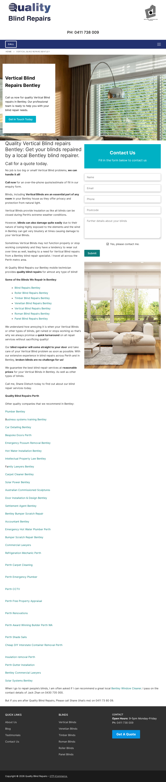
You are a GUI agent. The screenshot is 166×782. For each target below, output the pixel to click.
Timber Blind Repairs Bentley (32, 298)
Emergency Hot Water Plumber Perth (28, 529)
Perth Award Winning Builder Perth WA (29, 625)
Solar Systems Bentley (19, 680)
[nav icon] (159, 44)
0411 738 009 (125, 722)
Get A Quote (126, 734)
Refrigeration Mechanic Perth (23, 553)
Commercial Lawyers (18, 545)
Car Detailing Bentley (18, 427)
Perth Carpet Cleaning (19, 564)
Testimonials (12, 735)
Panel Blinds (66, 754)
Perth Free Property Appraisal (23, 601)
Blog (8, 728)
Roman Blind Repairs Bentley (32, 313)
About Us (11, 722)
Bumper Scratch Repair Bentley (24, 537)
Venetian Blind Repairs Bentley (33, 303)
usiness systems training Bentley (27, 419)
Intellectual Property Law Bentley (25, 458)
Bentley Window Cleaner (126, 688)
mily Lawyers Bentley (21, 466)
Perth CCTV (12, 589)
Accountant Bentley (17, 521)
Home (9, 51)
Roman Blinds (67, 741)
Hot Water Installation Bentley (23, 450)
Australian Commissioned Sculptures (27, 490)
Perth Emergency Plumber (21, 576)
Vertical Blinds (67, 722)
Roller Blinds (66, 748)
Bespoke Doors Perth (18, 435)
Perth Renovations (16, 613)
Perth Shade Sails (16, 637)
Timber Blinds (67, 735)
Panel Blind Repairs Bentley (31, 318)
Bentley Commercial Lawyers (23, 672)
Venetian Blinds (68, 728)
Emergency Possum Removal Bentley (28, 442)
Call (11, 44)
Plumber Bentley (15, 411)
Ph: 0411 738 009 (83, 32)
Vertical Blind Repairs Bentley (33, 308)
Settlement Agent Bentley (20, 505)
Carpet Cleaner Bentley (19, 474)
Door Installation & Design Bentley (26, 497)
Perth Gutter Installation (20, 664)
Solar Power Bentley (17, 482)
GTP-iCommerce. (59, 776)
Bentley (35, 287)
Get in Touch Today (21, 119)
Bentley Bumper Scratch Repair (24, 513)
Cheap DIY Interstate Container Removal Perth (33, 645)
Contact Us (12, 741)
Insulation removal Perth (20, 657)
